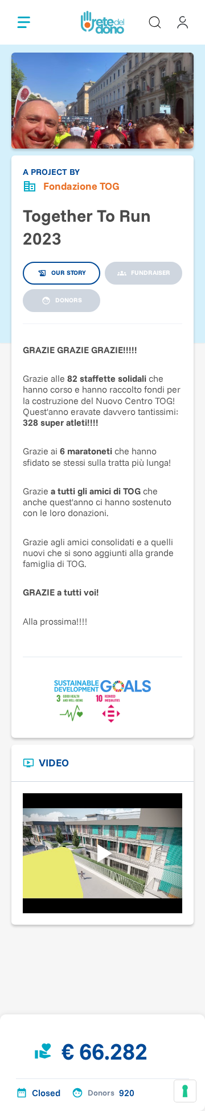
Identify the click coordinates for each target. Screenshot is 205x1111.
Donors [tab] (68, 300)
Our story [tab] (68, 273)
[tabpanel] (102, 484)
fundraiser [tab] (150, 273)
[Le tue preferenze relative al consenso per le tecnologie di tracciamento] (185, 1091)
